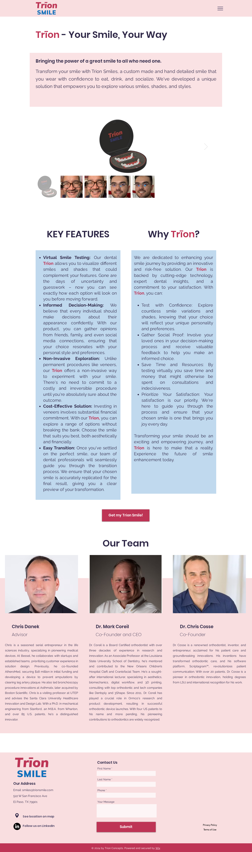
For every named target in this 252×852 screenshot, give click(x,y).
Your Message (105, 801)
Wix (158, 848)
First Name (104, 768)
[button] (220, 8)
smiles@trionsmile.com (37, 790)
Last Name (104, 779)
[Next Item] (206, 146)
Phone (101, 790)
